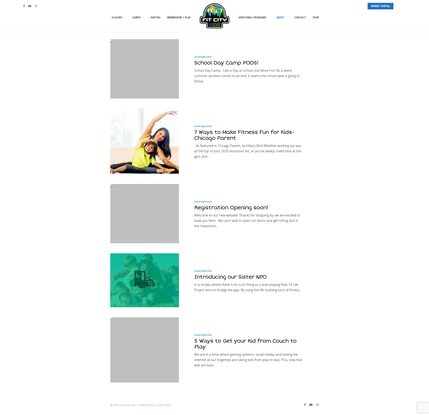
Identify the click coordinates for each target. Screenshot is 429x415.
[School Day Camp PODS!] (144, 69)
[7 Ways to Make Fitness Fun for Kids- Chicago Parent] (144, 141)
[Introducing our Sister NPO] (144, 280)
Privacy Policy (145, 405)
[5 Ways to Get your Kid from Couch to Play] (144, 349)
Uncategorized (202, 56)
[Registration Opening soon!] (144, 213)
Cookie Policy (163, 405)
